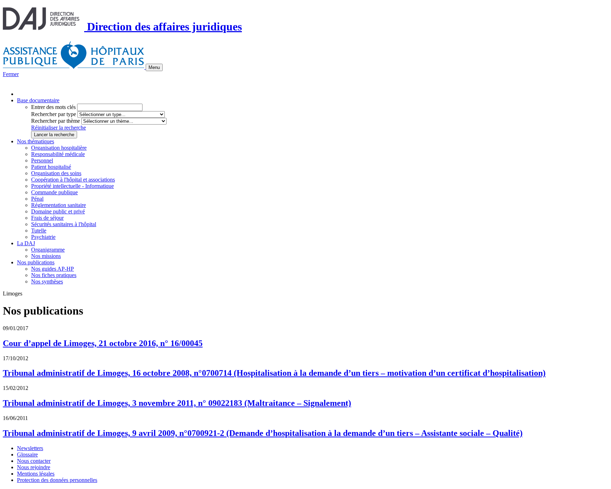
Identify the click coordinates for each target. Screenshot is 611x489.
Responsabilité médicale (58, 154)
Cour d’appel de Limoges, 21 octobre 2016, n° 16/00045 (103, 343)
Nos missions (46, 256)
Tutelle (38, 231)
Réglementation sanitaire (58, 205)
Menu (154, 67)
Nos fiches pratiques (53, 275)
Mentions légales (35, 474)
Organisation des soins (56, 173)
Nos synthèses (47, 281)
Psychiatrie (43, 237)
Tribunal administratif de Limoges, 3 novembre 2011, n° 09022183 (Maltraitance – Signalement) (177, 403)
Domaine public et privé (58, 211)
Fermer (11, 74)
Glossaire (27, 454)
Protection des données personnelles (57, 480)
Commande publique (54, 192)
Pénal (37, 199)
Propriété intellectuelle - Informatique (72, 186)
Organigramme (48, 250)
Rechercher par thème (55, 121)
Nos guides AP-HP (52, 269)
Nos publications (35, 262)
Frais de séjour (47, 218)
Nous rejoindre (33, 467)
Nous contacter (34, 461)
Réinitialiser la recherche (58, 128)
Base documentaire (38, 100)
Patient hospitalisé (51, 167)
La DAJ (26, 243)
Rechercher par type (53, 114)
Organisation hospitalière (59, 148)
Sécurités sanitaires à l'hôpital (63, 224)
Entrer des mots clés (53, 107)
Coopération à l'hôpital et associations (73, 180)
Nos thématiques (35, 141)
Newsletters (30, 448)
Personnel (42, 160)
